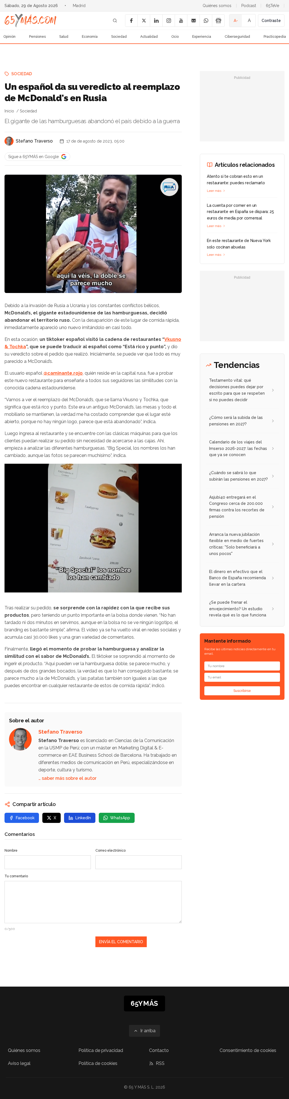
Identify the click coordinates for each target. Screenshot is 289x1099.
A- (236, 20)
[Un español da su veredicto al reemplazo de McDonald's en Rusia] (169, 187)
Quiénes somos (217, 5)
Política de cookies (97, 1063)
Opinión (9, 37)
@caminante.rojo (63, 373)
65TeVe (272, 5)
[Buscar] (115, 20)
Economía (90, 37)
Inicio (9, 111)
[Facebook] (131, 20)
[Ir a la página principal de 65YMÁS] (30, 20)
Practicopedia (275, 37)
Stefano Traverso (34, 141)
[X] (143, 20)
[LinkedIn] (156, 20)
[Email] (193, 20)
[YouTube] (181, 20)
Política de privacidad (100, 1050)
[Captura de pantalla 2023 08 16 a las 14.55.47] (93, 528)
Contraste (271, 20)
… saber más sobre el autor (67, 778)
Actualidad (149, 37)
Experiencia (201, 37)
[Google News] (218, 20)
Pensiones (37, 37)
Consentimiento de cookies (248, 1050)
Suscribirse (242, 691)
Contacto (159, 1050)
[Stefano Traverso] (9, 141)
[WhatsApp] (206, 20)
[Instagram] (168, 20)
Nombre (11, 850)
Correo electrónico (110, 850)
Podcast (248, 5)
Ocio (175, 37)
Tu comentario (16, 876)
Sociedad (119, 37)
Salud (63, 37)
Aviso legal (19, 1063)
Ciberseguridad (237, 37)
